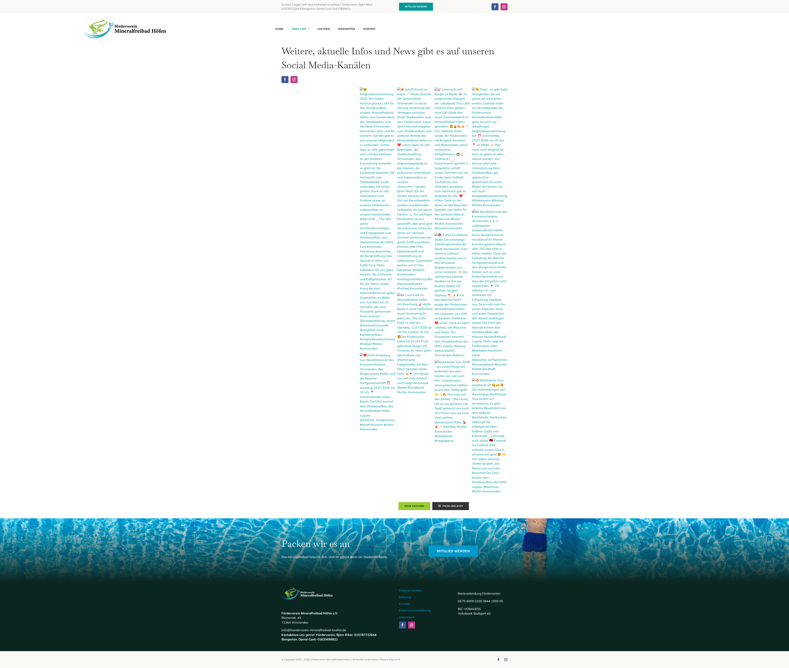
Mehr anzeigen (414, 506)
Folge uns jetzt (453, 506)
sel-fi (397, 659)
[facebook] (494, 6)
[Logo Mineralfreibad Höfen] (125, 21)
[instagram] (504, 6)
